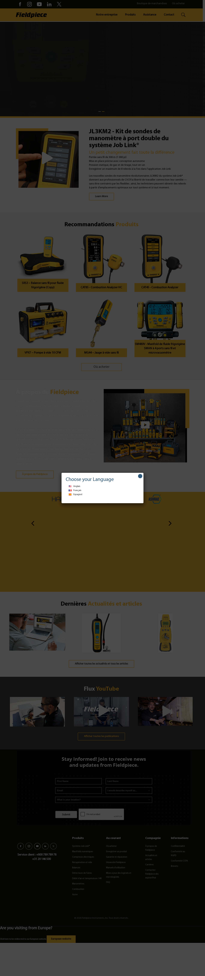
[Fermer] (140, 476)
